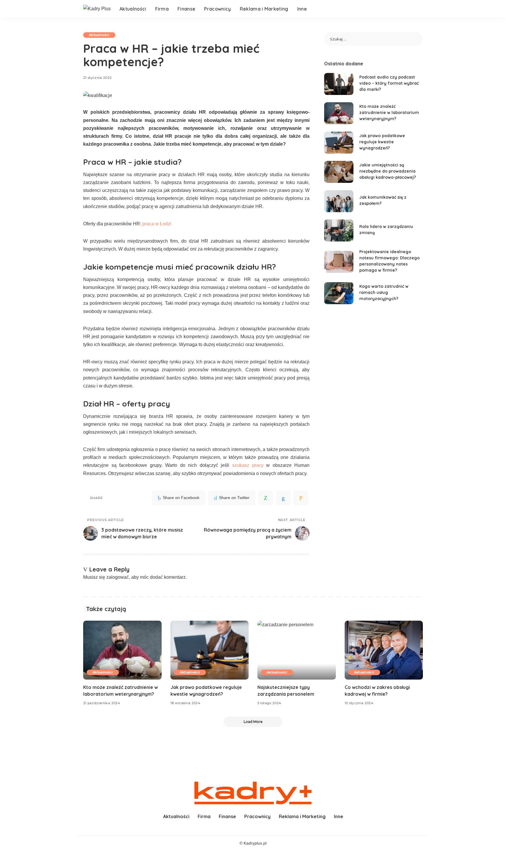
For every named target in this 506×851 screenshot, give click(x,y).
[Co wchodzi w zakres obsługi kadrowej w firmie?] (384, 650)
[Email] (300, 498)
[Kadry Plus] (97, 9)
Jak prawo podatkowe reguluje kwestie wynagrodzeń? (382, 142)
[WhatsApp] (265, 498)
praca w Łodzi (156, 223)
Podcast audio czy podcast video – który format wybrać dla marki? (389, 83)
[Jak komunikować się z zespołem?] (338, 201)
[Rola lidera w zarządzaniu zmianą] (338, 230)
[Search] (419, 9)
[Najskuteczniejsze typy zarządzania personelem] (296, 650)
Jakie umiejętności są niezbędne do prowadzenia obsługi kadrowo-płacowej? (387, 171)
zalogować (117, 577)
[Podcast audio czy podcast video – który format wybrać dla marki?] (338, 84)
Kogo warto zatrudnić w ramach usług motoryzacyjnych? (383, 292)
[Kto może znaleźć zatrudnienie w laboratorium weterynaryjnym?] (338, 113)
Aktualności (99, 35)
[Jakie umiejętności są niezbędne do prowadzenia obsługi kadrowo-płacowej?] (338, 172)
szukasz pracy (248, 465)
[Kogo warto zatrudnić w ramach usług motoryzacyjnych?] (338, 293)
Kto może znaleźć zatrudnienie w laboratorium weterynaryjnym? (389, 112)
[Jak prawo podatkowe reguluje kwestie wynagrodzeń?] (338, 143)
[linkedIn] (283, 498)
